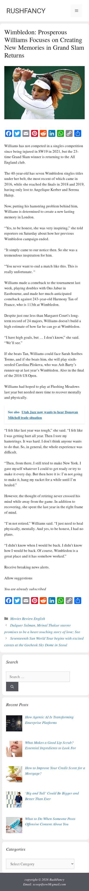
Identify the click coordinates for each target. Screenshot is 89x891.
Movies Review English (27, 618)
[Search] (12, 687)
